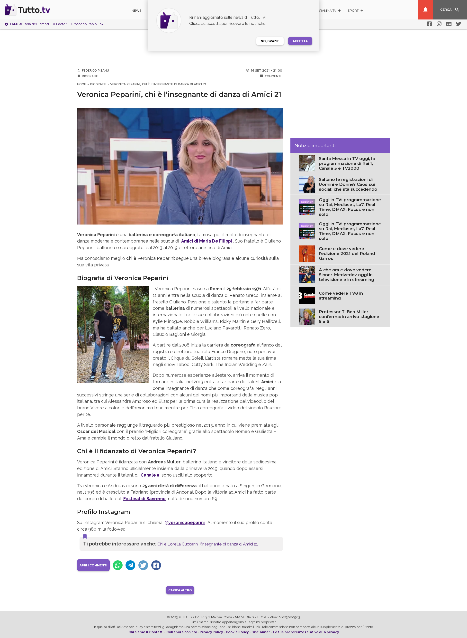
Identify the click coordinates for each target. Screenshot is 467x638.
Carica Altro (180, 590)
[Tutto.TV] (40, 10)
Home (81, 84)
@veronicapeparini (185, 522)
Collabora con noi (181, 632)
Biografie (90, 76)
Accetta (300, 41)
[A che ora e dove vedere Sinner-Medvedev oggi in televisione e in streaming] (307, 274)
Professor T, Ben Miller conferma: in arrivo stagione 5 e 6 (349, 316)
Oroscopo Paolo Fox (87, 24)
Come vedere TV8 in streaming (341, 295)
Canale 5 (150, 475)
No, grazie (270, 41)
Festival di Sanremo (144, 498)
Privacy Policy (211, 632)
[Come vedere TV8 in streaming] (307, 295)
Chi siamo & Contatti (145, 632)
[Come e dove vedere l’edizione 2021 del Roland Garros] (307, 253)
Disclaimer (260, 632)
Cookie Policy (237, 632)
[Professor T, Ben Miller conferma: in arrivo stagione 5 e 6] (307, 316)
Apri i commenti (93, 565)
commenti (273, 76)
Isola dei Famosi (36, 24)
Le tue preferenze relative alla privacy (306, 632)
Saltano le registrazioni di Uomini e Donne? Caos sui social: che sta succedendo (348, 184)
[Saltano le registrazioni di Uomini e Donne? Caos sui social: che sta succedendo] (307, 183)
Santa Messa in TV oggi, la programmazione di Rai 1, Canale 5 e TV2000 (347, 163)
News (137, 10)
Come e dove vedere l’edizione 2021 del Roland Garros (347, 253)
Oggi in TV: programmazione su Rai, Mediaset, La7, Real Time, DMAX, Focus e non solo (350, 206)
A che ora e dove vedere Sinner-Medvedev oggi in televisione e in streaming (346, 274)
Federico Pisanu (95, 70)
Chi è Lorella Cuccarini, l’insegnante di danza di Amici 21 (207, 544)
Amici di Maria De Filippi (206, 241)
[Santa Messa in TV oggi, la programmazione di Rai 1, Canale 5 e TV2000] (307, 162)
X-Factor (60, 24)
